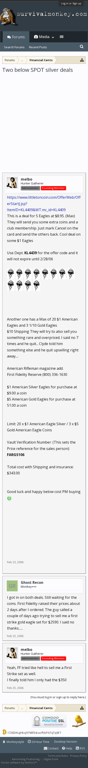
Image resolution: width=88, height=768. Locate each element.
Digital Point (51, 759)
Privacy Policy (78, 755)
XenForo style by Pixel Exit (53, 762)
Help (68, 748)
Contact (52, 748)
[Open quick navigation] (82, 60)
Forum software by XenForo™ (19, 762)
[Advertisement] (44, 120)
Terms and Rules (58, 755)
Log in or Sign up (71, 3)
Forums (18, 36)
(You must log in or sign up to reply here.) (58, 697)
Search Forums (14, 47)
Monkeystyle (15, 742)
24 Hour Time (40, 742)
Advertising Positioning (25, 759)
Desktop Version (65, 741)
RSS (82, 748)
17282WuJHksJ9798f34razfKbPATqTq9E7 (34, 733)
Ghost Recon (32, 582)
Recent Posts (38, 47)
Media (44, 36)
